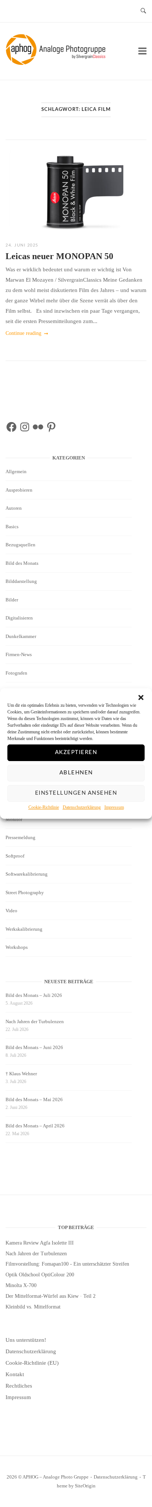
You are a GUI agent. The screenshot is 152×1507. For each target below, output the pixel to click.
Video (11, 910)
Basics (12, 526)
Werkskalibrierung (24, 929)
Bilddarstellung (21, 581)
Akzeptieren (76, 752)
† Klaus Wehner (21, 1073)
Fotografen (16, 673)
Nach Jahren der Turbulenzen (35, 1021)
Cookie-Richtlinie (43, 807)
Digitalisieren (19, 618)
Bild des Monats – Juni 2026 (34, 1047)
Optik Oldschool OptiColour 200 (40, 1274)
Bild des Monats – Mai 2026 (34, 1099)
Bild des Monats (22, 563)
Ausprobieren (19, 490)
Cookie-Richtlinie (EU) (32, 1363)
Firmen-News (19, 654)
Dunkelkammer (21, 636)
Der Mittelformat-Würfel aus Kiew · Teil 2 (51, 1296)
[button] (141, 697)
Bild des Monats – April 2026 (35, 1125)
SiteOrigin (85, 1486)
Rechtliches (19, 1386)
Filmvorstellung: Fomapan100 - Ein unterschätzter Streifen (67, 1264)
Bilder (12, 600)
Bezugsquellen (20, 544)
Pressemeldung (20, 837)
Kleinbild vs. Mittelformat (33, 1307)
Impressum (114, 807)
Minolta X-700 (21, 1285)
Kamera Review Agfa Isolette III (40, 1243)
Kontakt (15, 1374)
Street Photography (25, 892)
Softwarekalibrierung (27, 874)
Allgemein (16, 471)
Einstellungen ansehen (76, 793)
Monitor (14, 819)
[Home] (57, 63)
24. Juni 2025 (22, 245)
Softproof (15, 856)
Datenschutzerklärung (82, 807)
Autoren (14, 508)
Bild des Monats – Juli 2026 (34, 995)
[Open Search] (143, 11)
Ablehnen (76, 772)
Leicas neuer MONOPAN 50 (59, 256)
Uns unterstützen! (26, 1340)
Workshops (17, 947)
